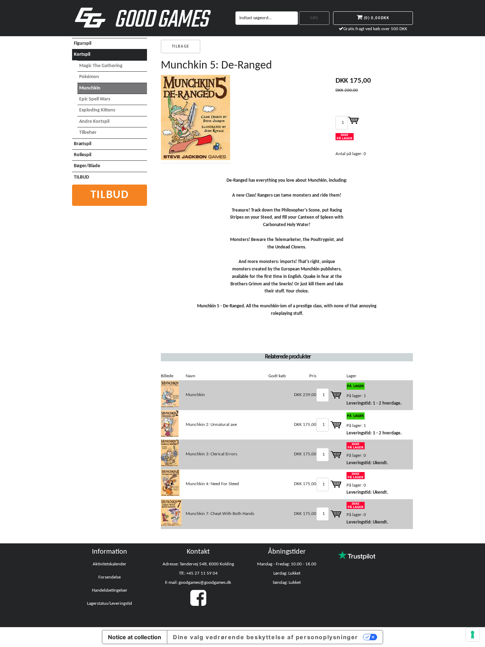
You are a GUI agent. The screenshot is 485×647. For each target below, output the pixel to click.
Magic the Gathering (100, 65)
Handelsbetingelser (109, 590)
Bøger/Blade (87, 166)
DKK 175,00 (305, 424)
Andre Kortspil (94, 121)
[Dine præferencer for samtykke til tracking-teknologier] (472, 634)
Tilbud (110, 195)
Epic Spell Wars (94, 99)
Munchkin (89, 88)
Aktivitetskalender (109, 564)
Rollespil (82, 155)
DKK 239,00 (305, 395)
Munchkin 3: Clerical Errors (211, 454)
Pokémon (89, 76)
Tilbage (180, 47)
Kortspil (82, 54)
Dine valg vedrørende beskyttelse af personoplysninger (265, 637)
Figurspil (82, 43)
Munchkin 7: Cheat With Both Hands (220, 513)
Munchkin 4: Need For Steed (212, 484)
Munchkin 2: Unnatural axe (211, 424)
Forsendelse (109, 577)
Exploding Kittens (97, 110)
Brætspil (82, 144)
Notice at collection (134, 637)
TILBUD (81, 177)
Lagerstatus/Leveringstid (109, 603)
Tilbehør (88, 132)
